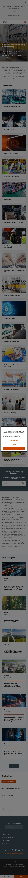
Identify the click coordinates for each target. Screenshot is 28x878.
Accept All (14, 448)
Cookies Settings (14, 440)
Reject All (14, 444)
